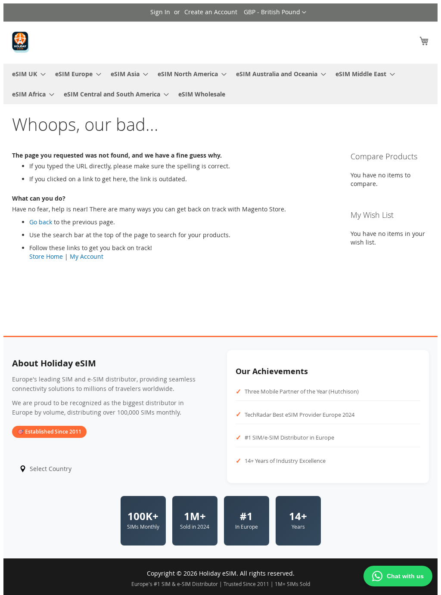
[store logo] (20, 42)
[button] (275, 12)
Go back (40, 222)
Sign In (160, 12)
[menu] (220, 84)
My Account (86, 256)
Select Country (50, 469)
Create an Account (210, 12)
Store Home (46, 256)
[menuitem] (26, 74)
